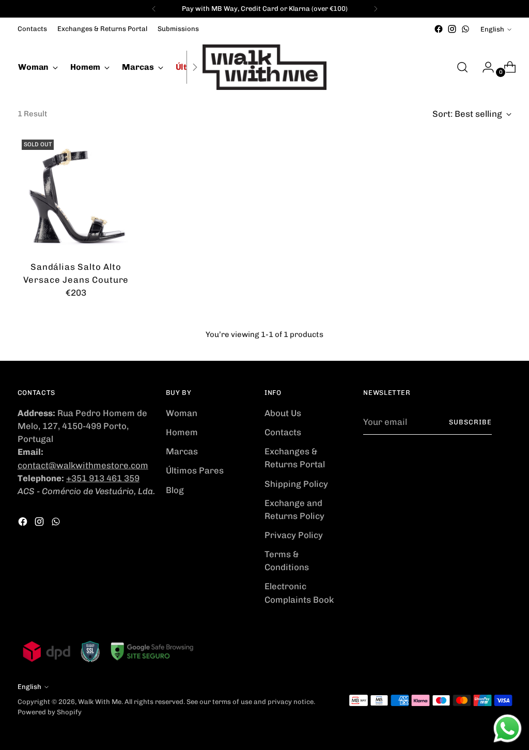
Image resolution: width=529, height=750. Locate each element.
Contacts (282, 432)
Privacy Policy (293, 535)
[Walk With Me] (264, 67)
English (492, 29)
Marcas (182, 451)
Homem (182, 432)
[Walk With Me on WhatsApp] (465, 29)
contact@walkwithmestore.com (83, 465)
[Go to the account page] (484, 67)
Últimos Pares (195, 470)
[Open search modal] (462, 67)
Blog (175, 490)
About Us (282, 413)
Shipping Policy (296, 484)
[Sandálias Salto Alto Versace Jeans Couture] (76, 193)
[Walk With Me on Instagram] (452, 29)
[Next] (375, 9)
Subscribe (470, 422)
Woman (181, 413)
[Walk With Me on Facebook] (438, 29)
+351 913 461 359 (102, 478)
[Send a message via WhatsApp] (507, 728)
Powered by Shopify (50, 712)
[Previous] (154, 9)
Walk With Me (99, 702)
